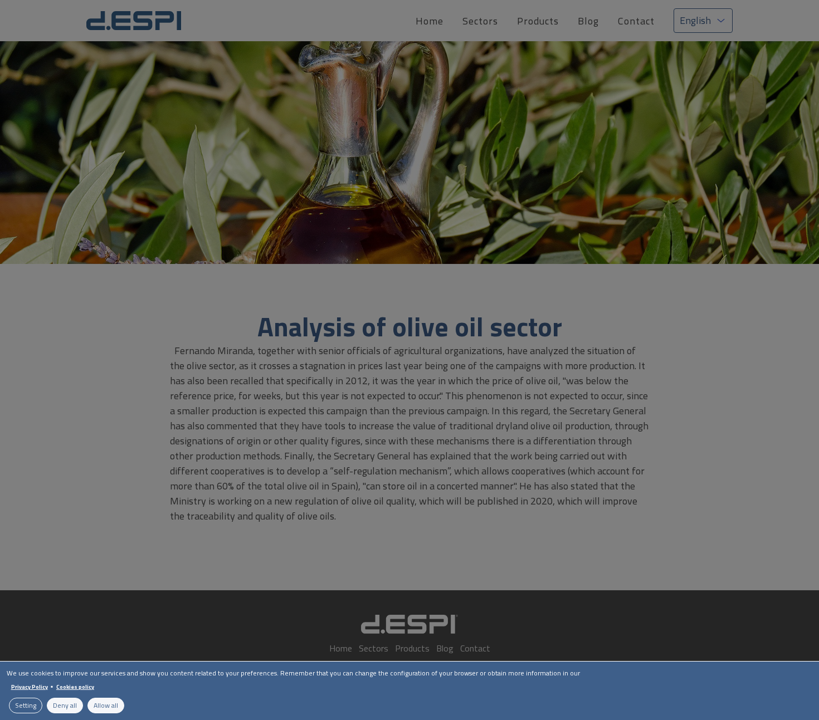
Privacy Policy (29, 686)
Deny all (65, 705)
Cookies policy (75, 686)
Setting (25, 705)
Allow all (106, 705)
